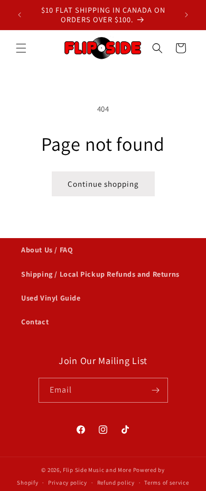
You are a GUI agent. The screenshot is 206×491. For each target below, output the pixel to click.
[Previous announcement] (19, 14)
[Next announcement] (186, 14)
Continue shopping (103, 184)
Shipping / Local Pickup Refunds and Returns (100, 274)
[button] (21, 48)
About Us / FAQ (47, 249)
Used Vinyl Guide (51, 298)
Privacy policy (67, 482)
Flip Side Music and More (97, 470)
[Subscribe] (155, 390)
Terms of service (166, 482)
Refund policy (116, 482)
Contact (35, 321)
